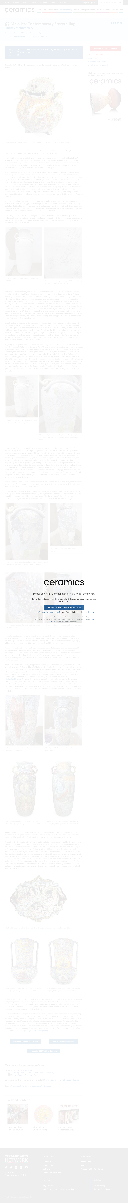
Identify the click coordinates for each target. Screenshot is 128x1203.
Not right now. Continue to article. (47, 612)
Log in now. (89, 612)
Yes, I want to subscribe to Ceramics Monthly (64, 607)
